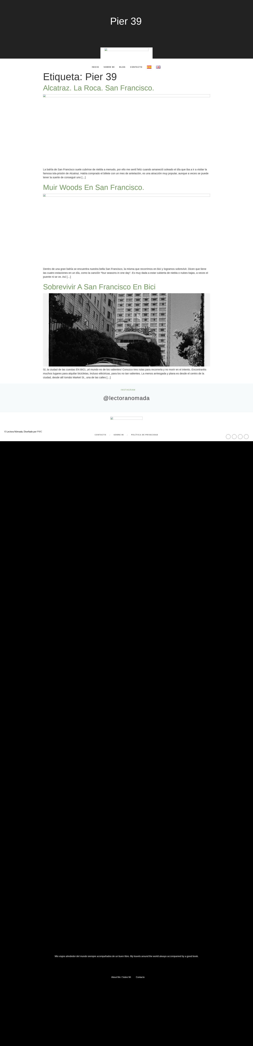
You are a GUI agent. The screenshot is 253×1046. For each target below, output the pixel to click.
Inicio (95, 67)
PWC (39, 431)
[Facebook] (228, 436)
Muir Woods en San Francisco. (93, 187)
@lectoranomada (126, 398)
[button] (38, 67)
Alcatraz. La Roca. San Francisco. (98, 88)
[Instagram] (234, 436)
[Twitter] (240, 436)
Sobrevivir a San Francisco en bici (99, 287)
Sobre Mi (109, 67)
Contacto (136, 67)
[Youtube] (246, 436)
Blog (122, 67)
